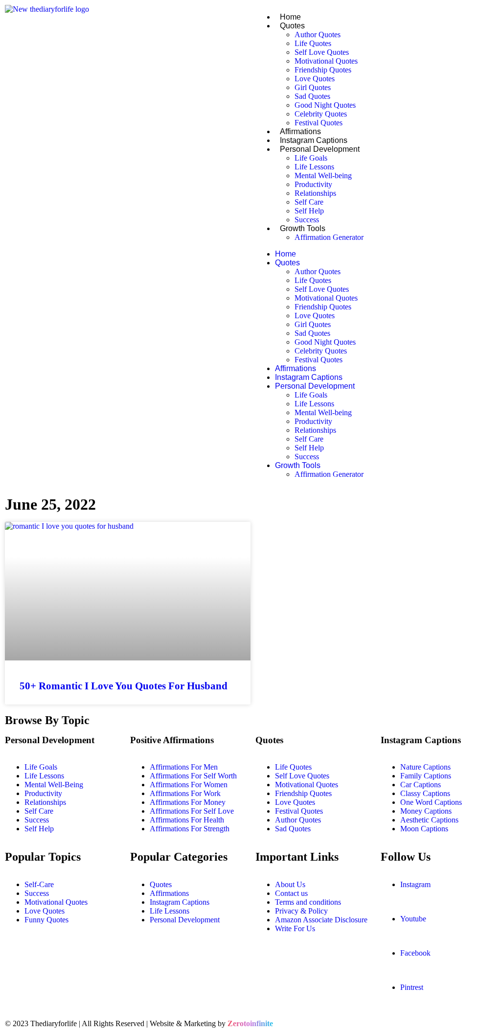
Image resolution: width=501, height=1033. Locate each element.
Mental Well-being (323, 175)
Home (285, 254)
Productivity (313, 184)
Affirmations (295, 368)
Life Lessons (314, 167)
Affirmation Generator (329, 237)
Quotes (292, 26)
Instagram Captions (308, 377)
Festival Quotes (318, 359)
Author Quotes (318, 34)
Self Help (309, 211)
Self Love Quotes (322, 52)
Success (307, 456)
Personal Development (320, 149)
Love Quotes (315, 78)
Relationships (315, 193)
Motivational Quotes (326, 61)
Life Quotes (313, 43)
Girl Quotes (313, 87)
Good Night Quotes (325, 105)
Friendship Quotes (323, 70)
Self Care (309, 202)
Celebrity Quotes (321, 114)
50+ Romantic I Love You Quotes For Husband (124, 686)
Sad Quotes (312, 96)
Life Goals (311, 158)
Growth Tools (302, 228)
